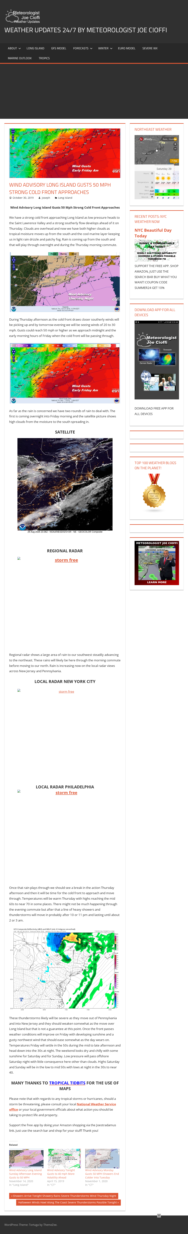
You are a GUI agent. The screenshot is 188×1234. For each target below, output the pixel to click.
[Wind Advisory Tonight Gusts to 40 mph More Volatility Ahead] (64, 1158)
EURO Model (126, 48)
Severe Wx (150, 48)
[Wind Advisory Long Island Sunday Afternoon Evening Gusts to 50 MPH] (26, 1158)
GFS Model (58, 48)
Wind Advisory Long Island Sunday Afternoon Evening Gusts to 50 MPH (25, 1173)
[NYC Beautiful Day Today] (157, 260)
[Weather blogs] (154, 512)
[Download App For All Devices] (157, 398)
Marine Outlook (20, 58)
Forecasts (80, 48)
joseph (46, 197)
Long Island (65, 197)
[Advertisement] (94, 91)
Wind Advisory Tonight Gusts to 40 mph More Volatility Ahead (61, 1173)
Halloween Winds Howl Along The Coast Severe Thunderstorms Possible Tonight (67, 1203)
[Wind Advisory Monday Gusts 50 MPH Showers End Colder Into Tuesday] (102, 1158)
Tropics (44, 58)
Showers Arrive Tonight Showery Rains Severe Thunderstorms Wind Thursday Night (64, 1196)
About (12, 48)
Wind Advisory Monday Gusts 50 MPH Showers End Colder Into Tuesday (102, 1173)
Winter (103, 48)
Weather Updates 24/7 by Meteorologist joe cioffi (85, 30)
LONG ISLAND (35, 48)
